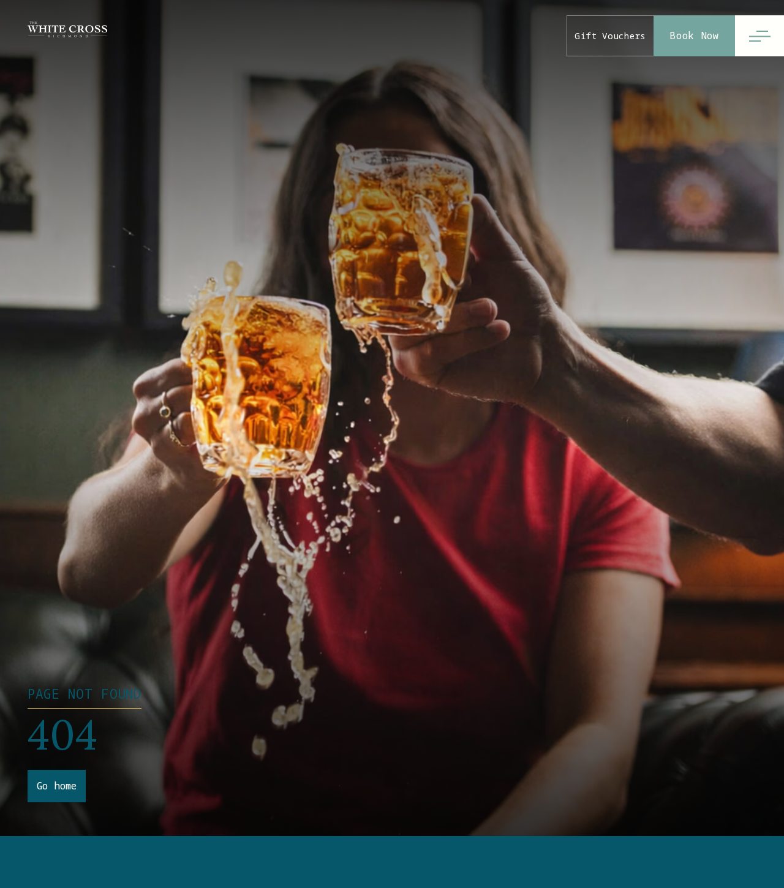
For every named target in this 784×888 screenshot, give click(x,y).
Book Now (694, 35)
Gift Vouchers (610, 36)
